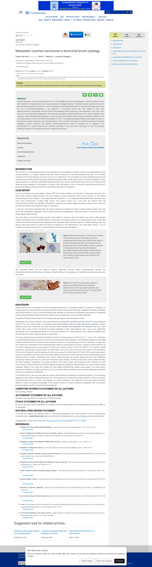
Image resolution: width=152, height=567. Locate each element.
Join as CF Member (51, 17)
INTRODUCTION (118, 41)
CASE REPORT (117, 44)
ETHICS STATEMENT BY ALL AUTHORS (125, 61)
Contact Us (110, 20)
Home (40, 20)
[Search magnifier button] (130, 12)
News (62, 17)
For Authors (77, 20)
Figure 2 (42, 272)
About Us (47, 20)
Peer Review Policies (73, 17)
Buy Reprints (77, 35)
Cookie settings (86, 561)
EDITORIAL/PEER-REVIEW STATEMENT (125, 64)
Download (139, 36)
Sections (115, 36)
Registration (102, 17)
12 (20, 324)
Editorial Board (57, 20)
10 (90, 322)
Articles (67, 20)
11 (92, 322)
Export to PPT (25, 262)
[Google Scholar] (28, 429)
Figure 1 (96, 225)
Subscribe (100, 20)
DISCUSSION (117, 48)
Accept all (119, 561)
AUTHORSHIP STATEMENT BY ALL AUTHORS (127, 57)
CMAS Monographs (88, 17)
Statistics (126, 36)
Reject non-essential (104, 561)
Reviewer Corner (89, 20)
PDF (88, 35)
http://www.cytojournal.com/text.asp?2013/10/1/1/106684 (64, 421)
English (20, 35)
